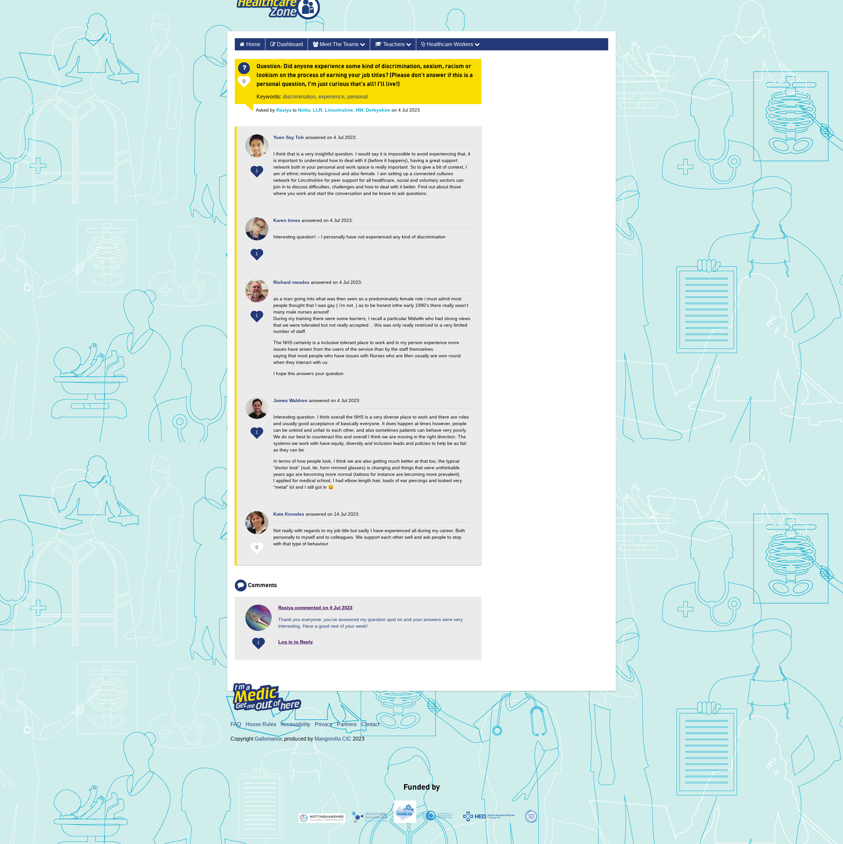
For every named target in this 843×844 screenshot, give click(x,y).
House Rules (261, 724)
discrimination (299, 96)
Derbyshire (378, 110)
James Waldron (290, 400)
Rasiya (283, 110)
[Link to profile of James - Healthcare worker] (256, 411)
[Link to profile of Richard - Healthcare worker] (256, 294)
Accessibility (295, 724)
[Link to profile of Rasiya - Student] (258, 620)
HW (359, 110)
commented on (315, 607)
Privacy (323, 724)
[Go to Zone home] (278, 16)
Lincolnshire (339, 110)
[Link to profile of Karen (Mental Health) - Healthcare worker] (256, 232)
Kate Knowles (288, 514)
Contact (370, 724)
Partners (347, 724)
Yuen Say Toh (288, 137)
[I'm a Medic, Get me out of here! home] (272, 695)
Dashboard (289, 44)
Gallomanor (268, 739)
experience (331, 96)
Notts (304, 110)
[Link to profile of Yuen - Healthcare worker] (256, 149)
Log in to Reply (295, 641)
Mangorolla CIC (332, 739)
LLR (317, 110)
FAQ (236, 724)
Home (253, 44)
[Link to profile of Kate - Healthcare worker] (256, 526)
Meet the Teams (339, 44)
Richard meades (291, 282)
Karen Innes (286, 220)
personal (357, 96)
